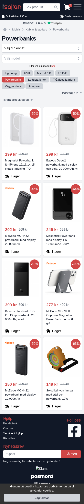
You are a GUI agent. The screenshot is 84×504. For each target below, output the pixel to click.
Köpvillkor (9, 438)
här (53, 66)
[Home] (5, 29)
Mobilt (16, 29)
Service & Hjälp (13, 433)
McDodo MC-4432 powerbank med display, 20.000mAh (20, 240)
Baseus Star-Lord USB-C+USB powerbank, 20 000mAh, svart (20, 315)
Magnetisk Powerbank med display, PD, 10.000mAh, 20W (60, 240)
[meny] (77, 6)
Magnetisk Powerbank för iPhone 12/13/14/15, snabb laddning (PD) (20, 164)
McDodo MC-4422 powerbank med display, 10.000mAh (20, 394)
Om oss (8, 428)
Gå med (71, 454)
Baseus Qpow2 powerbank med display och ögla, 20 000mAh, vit (62, 164)
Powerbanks (61, 29)
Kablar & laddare (36, 29)
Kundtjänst (10, 423)
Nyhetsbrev (13, 446)
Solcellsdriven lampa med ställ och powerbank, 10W (59, 394)
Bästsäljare (70, 93)
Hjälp (7, 418)
